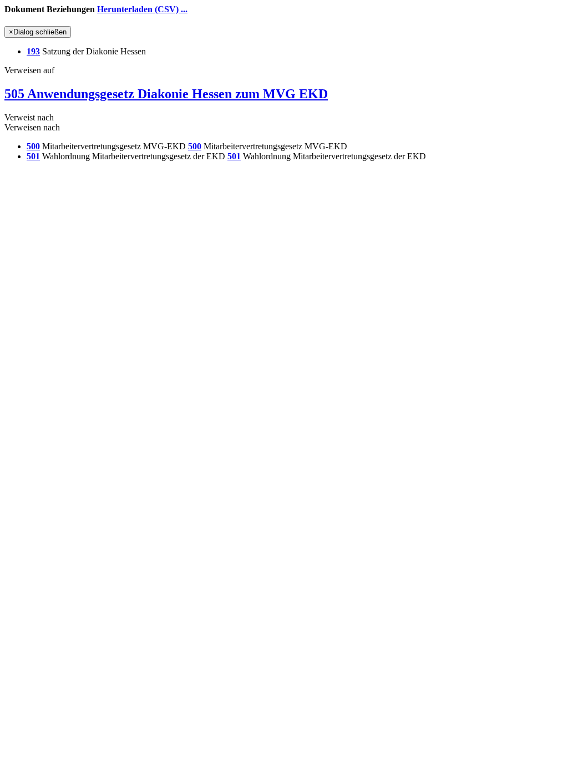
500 (33, 146)
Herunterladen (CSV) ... (142, 9)
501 (33, 156)
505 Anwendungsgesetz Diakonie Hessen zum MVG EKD (166, 94)
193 (33, 51)
